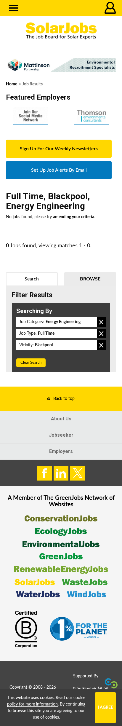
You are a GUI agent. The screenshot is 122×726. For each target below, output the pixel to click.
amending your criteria (73, 217)
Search (32, 279)
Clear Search (30, 363)
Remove (101, 322)
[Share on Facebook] (44, 473)
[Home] (61, 31)
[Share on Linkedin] (61, 473)
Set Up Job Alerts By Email (59, 170)
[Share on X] (77, 473)
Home (11, 84)
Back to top (64, 399)
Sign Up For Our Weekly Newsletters (59, 148)
